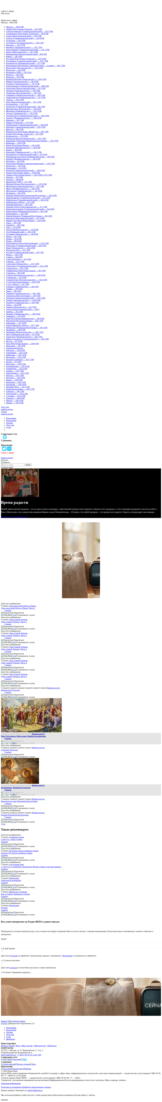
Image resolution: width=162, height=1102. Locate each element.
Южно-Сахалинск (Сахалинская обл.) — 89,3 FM (27, 339)
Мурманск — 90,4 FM (15, 193)
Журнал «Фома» (8, 1046)
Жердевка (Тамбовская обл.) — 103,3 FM (23, 111)
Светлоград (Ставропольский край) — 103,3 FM (27, 266)
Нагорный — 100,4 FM (16, 385)
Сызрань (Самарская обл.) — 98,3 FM (22, 287)
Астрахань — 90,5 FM (15, 40)
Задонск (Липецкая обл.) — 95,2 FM (21, 113)
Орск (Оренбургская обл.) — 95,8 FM (22, 230)
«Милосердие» (39, 1046)
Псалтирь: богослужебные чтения (23, 851)
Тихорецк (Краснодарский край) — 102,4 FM (25, 298)
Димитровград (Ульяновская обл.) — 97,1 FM (25, 97)
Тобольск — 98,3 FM (15, 391)
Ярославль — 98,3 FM (15, 346)
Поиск (28, 465)
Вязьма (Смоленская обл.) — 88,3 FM (22, 82)
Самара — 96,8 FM (14, 257)
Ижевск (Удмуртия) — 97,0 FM (19, 123)
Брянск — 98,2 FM (14, 56)
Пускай (4, 908)
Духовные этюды (16, 837)
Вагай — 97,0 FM (13, 362)
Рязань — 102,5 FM (14, 255)
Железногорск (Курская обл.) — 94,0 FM (23, 109)
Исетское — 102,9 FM (15, 378)
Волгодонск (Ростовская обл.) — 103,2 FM (24, 68)
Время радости (53, 688)
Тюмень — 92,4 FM (14, 312)
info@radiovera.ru (8, 1055)
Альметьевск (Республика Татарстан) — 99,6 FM (27, 34)
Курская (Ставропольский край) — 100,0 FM (25, 170)
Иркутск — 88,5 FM (14, 129)
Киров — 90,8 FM (14, 150)
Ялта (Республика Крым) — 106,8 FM (22, 344)
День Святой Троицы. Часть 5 (14, 676)
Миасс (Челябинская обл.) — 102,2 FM (22, 189)
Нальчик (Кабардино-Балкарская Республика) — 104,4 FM (31, 195)
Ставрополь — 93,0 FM (16, 277)
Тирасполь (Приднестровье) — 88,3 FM (23, 296)
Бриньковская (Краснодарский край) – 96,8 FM (26, 54)
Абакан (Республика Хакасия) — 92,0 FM (24, 29)
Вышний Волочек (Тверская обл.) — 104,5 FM (26, 79)
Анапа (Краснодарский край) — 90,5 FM (23, 36)
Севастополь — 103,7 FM (17, 268)
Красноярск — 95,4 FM (16, 168)
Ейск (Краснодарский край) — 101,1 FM (23, 102)
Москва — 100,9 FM (15, 27)
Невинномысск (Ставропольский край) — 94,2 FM (28, 198)
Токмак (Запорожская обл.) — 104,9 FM (23, 300)
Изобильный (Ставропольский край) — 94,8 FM (27, 125)
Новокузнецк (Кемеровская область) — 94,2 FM (26, 211)
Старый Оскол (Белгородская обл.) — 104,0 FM (26, 280)
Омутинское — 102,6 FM (17, 394)
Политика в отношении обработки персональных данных (26, 1087)
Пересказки (14, 878)
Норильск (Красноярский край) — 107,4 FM (25, 218)
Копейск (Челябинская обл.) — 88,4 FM (23, 159)
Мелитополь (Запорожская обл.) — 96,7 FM (25, 186)
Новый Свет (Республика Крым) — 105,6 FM (25, 220)
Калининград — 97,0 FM (17, 136)
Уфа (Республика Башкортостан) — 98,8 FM (25, 318)
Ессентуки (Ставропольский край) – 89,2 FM (25, 107)
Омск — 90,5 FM (13, 223)
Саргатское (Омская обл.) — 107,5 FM (22, 264)
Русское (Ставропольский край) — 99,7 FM (25, 252)
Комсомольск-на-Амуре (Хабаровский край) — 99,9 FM (30, 157)
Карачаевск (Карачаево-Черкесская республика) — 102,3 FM (32, 141)
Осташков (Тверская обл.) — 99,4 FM (22, 234)
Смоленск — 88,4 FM (15, 273)
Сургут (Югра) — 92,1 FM (17, 284)
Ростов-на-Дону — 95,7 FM (18, 250)
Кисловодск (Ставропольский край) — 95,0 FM (26, 154)
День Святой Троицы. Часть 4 (14, 663)
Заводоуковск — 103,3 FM (17, 373)
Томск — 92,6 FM (13, 305)
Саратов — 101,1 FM (15, 262)
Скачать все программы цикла (14, 517)
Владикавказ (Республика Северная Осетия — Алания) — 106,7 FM (35, 66)
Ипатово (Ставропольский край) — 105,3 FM (25, 127)
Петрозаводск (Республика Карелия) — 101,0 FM (27, 243)
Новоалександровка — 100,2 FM (20, 389)
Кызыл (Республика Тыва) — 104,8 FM (23, 173)
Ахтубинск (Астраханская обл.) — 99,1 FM (24, 43)
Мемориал (10, 1039)
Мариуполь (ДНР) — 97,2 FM (19, 182)
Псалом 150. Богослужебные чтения (16, 853)
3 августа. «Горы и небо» (12, 839)
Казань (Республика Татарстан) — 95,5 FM (24, 134)
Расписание (11, 420)
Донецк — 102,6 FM (15, 100)
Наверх (4, 1021)
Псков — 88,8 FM (13, 241)
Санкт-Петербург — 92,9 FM (18, 259)
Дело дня (5, 407)
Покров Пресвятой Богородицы (15, 815)
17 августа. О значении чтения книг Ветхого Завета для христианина (31, 867)
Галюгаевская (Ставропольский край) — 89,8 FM (27, 86)
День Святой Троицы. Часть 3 (14, 649)
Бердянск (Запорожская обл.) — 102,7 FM (24, 47)
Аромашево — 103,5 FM (16, 353)
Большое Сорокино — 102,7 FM (20, 359)
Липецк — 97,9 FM (14, 177)
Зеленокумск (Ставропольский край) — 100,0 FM (27, 116)
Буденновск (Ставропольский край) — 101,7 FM (27, 61)
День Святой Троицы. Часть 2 (14, 635)
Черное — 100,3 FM (14, 400)
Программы (11, 418)
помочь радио (7, 409)
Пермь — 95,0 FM (14, 239)
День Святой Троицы (18, 619)
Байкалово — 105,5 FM (16, 355)
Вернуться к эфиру (9, 20)
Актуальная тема (16, 864)
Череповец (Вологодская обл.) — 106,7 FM (24, 332)
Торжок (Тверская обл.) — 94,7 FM (21, 307)
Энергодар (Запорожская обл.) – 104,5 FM (24, 337)
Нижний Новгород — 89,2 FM (19, 205)
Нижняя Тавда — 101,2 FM (18, 387)
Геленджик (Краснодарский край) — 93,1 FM (25, 88)
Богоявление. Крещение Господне (16, 788)
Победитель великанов (11, 880)
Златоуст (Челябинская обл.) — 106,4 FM (23, 118)
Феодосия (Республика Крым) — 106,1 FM (24, 321)
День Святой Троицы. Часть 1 (14, 622)
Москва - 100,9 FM (9, 23)
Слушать (5, 606)
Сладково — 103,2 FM (15, 396)
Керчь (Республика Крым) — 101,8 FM (23, 145)
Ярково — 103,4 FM (14, 403)
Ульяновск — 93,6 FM (15, 316)
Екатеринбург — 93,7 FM (17, 104)
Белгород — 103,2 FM (15, 45)
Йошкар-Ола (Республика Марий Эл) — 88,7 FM (27, 132)
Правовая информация (11, 1083)
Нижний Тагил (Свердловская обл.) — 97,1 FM (26, 207)
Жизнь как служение (18, 892)
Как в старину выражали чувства (15, 894)
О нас (8, 427)
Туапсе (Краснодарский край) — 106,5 (22, 309)
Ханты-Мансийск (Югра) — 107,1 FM (22, 325)
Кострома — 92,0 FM (15, 161)
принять (4, 1100)
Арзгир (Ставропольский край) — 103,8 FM (25, 38)
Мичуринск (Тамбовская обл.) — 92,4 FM (24, 191)
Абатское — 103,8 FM (15, 350)
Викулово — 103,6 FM (16, 364)
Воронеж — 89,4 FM (15, 77)
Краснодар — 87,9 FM (15, 166)
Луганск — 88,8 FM (14, 179)
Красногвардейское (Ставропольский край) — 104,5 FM (30, 164)
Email (4, 939)
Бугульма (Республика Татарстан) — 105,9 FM (26, 59)
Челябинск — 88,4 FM (15, 330)
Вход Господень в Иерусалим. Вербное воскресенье (23, 736)
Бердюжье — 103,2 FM (16, 357)
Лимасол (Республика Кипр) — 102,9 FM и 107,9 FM (29, 175)
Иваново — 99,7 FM (15, 120)
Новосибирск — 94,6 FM (17, 214)
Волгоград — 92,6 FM (15, 70)
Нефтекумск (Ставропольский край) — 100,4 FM (27, 200)
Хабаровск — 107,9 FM (16, 323)
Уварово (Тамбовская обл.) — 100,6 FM (23, 314)
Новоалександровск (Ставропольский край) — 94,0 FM (30, 209)
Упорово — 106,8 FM (15, 398)
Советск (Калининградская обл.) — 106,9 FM (25, 275)
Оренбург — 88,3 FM (15, 225)
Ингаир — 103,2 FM (15, 375)
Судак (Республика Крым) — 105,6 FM (23, 282)
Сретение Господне (9, 750)
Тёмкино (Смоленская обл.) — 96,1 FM (23, 293)
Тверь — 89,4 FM (13, 291)
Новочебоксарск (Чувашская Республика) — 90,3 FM (29, 216)
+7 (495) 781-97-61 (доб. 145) (29, 1055)
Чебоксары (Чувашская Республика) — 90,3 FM (26, 328)
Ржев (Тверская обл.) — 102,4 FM (20, 248)
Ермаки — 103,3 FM (15, 371)
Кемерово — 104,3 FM (15, 143)
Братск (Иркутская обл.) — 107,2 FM (22, 52)
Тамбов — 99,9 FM (14, 289)
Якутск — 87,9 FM (14, 341)
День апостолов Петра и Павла (22, 606)
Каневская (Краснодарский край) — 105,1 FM (26, 138)
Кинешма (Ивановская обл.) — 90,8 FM (23, 148)
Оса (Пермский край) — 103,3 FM (21, 232)
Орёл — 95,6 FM (13, 227)
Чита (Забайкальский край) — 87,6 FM (22, 334)
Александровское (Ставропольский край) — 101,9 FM (29, 31)
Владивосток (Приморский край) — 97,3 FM (25, 63)
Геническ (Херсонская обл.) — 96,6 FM (23, 91)
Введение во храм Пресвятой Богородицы (19, 801)
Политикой (67, 956)
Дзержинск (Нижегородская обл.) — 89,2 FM (25, 95)
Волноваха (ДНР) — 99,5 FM (18, 72)
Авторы (9, 423)
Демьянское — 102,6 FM (16, 369)
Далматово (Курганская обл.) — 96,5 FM (23, 93)
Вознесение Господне (10, 690)
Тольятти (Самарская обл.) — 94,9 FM (22, 303)
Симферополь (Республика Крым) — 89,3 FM (26, 271)
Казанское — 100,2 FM (16, 382)
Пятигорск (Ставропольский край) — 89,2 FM (26, 246)
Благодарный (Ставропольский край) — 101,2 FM (27, 50)
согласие (13, 968)
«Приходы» (52, 1046)
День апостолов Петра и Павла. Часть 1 (18, 608)
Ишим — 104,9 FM (14, 380)
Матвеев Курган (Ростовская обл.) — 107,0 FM (26, 184)
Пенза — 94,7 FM (13, 236)
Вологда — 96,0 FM (14, 75)
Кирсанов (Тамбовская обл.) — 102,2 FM (24, 152)
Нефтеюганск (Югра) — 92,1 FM (20, 202)
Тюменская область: (14, 348)
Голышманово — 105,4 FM (17, 366)
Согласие (14, 956)
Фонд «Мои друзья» (24, 1046)
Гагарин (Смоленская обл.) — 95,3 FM (22, 84)
